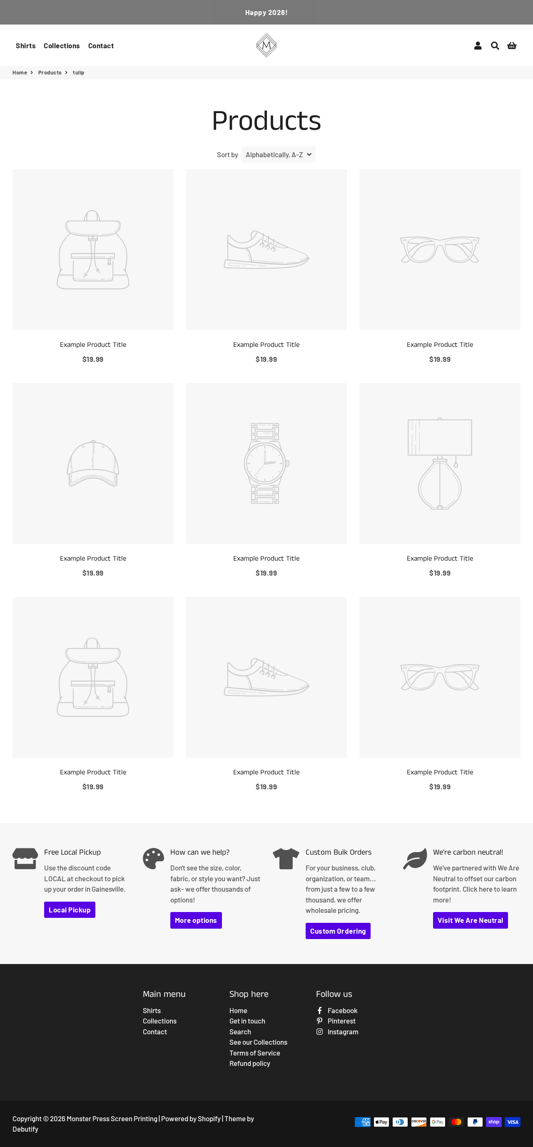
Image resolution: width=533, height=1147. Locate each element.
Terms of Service (254, 1052)
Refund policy (249, 1063)
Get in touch (247, 1020)
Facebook (342, 1010)
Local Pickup (70, 909)
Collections (62, 45)
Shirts (26, 45)
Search (240, 1031)
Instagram (342, 1031)
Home (19, 72)
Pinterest (341, 1020)
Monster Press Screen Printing (112, 1118)
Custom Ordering (338, 931)
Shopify (209, 1118)
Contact (101, 45)
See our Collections (258, 1042)
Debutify (25, 1129)
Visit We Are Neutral (470, 920)
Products (50, 72)
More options (196, 920)
